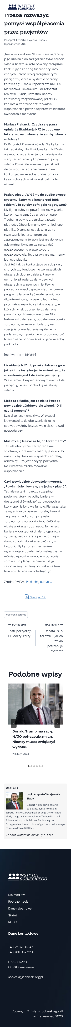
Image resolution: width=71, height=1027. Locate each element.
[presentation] (35, 704)
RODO (12, 922)
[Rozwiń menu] (59, 7)
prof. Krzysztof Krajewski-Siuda (27, 40)
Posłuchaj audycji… (39, 582)
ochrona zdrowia (16, 614)
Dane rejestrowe (20, 908)
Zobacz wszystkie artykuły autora (29, 835)
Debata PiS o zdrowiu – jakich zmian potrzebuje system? (51, 638)
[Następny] (57, 723)
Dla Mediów (16, 895)
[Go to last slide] (14, 723)
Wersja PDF (37, 597)
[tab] (28, 766)
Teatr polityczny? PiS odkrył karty (20, 630)
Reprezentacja (18, 901)
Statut (12, 915)
